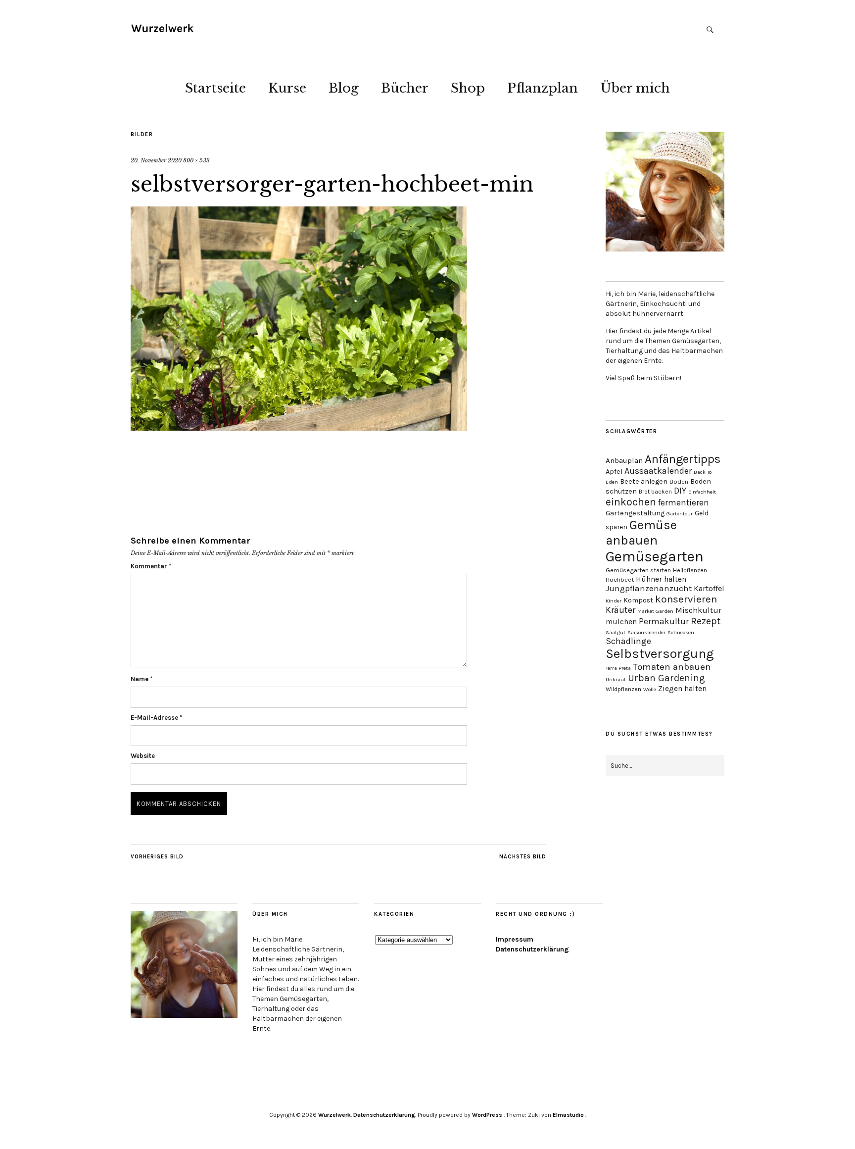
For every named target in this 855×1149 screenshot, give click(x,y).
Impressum (514, 939)
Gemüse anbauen (641, 532)
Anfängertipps (682, 459)
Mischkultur (698, 610)
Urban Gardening (666, 678)
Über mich (635, 88)
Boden (678, 481)
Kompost (638, 600)
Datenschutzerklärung (532, 949)
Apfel (614, 471)
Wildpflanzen (623, 689)
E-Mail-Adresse (156, 717)
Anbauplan (624, 460)
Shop (468, 88)
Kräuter (620, 610)
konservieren (686, 599)
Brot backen (655, 491)
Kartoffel (709, 588)
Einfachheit (702, 492)
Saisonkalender (646, 632)
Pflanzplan (542, 88)
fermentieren (683, 502)
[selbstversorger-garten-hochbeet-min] (299, 428)
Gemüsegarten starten (638, 570)
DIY (680, 491)
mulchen (621, 621)
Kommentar (151, 566)
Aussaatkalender (658, 471)
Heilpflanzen (690, 570)
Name (141, 679)
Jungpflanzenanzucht (649, 588)
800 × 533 (196, 160)
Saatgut (615, 632)
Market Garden (655, 611)
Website (143, 755)
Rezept (705, 621)
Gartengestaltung (635, 513)
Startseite (215, 88)
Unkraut (616, 679)
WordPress (487, 1114)
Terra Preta (618, 668)
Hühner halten (661, 579)
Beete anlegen (643, 481)
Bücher (404, 88)
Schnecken (680, 632)
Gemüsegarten (655, 556)
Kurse (287, 88)
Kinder (613, 601)
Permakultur (664, 621)
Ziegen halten (682, 688)
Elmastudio (568, 1114)
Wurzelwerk (334, 1114)
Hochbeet (620, 579)
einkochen (631, 502)
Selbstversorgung (660, 653)
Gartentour (679, 513)
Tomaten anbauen (672, 666)
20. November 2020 (156, 160)
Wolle (649, 689)
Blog (344, 88)
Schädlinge (628, 641)
